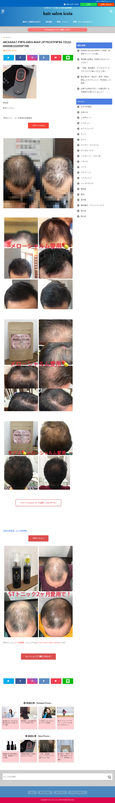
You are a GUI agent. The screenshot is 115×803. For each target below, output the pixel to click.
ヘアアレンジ (86, 178)
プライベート (86, 172)
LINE (89, 4)
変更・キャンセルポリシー (83, 22)
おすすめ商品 (86, 107)
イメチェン (85, 123)
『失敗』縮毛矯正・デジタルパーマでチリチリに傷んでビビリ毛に (95, 69)
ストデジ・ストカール (90, 145)
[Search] (109, 777)
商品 (82, 194)
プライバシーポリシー (77, 792)
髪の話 (83, 216)
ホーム (32, 792)
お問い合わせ (106, 4)
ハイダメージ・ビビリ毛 (91, 156)
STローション (38, 538)
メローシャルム (38, 125)
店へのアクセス (45, 792)
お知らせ (84, 112)
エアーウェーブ (87, 129)
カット (83, 134)
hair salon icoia (52, 800)
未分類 (83, 200)
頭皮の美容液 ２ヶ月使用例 (16, 531)
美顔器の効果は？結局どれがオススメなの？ (95, 60)
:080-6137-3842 (72, 4)
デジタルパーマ (87, 150)
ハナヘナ (84, 161)
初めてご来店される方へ (32, 22)
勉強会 (83, 189)
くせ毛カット (86, 118)
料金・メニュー (63, 22)
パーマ (83, 167)
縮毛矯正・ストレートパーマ (92, 205)
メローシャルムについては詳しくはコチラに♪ (38, 503)
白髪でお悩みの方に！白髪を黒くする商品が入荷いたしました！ (95, 90)
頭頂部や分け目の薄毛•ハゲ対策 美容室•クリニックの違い (95, 52)
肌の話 (83, 211)
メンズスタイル (87, 183)
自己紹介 (49, 22)
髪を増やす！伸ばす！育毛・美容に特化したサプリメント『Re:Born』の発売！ (96, 80)
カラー (83, 140)
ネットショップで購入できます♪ (38, 656)
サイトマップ (60, 792)
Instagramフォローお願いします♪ (58, 30)
